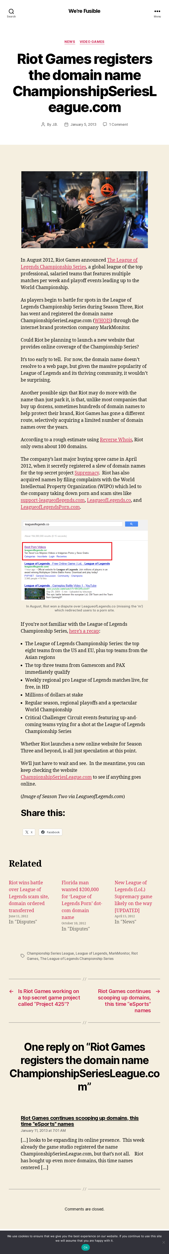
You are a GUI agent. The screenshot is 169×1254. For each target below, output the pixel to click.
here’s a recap (84, 631)
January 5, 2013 (83, 124)
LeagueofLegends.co (109, 500)
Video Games (92, 42)
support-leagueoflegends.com (53, 500)
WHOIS (102, 321)
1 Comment (118, 124)
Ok (86, 1247)
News (69, 42)
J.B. (55, 124)
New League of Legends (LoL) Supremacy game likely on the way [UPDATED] (133, 897)
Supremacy (87, 473)
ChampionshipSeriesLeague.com (56, 777)
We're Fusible (84, 11)
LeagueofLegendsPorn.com (50, 507)
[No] (163, 1242)
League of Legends (91, 953)
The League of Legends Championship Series (77, 958)
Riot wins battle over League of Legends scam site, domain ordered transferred (29, 897)
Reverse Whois (116, 440)
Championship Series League (50, 953)
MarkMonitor (119, 953)
